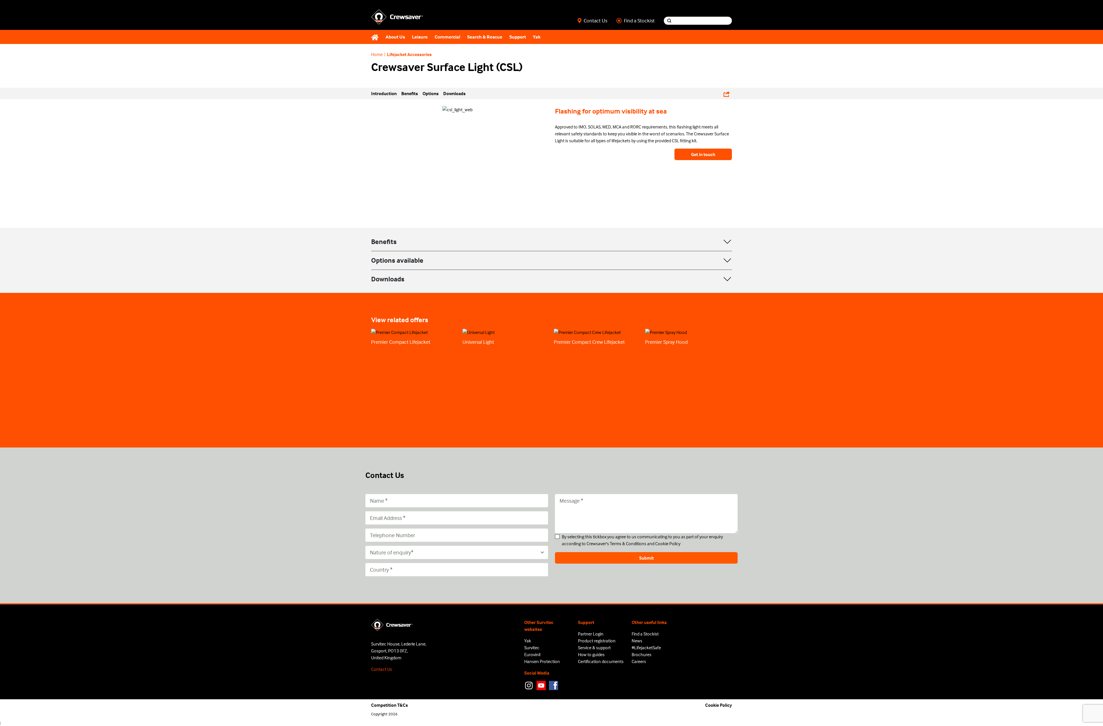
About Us (395, 37)
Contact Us (595, 20)
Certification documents (601, 661)
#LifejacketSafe (646, 647)
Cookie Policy (667, 543)
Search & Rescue (484, 37)
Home (377, 54)
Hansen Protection (542, 661)
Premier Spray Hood (666, 342)
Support (517, 37)
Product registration (597, 641)
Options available (397, 260)
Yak (537, 37)
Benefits (384, 241)
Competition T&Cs (389, 705)
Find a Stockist (639, 20)
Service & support (594, 647)
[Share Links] (727, 93)
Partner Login (590, 634)
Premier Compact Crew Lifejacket (589, 342)
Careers (639, 661)
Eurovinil (532, 654)
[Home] (376, 37)
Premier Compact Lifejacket (400, 342)
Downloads (387, 279)
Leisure (420, 37)
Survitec (531, 647)
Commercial (447, 37)
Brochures (641, 654)
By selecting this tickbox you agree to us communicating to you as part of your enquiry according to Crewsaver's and (642, 540)
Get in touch (703, 154)
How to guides (591, 654)
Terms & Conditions (628, 543)
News (637, 641)
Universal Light (478, 342)
